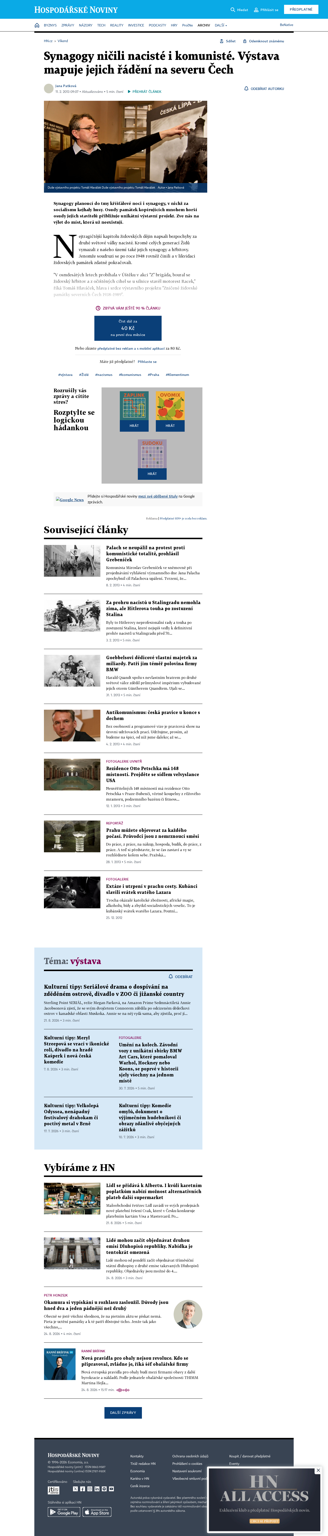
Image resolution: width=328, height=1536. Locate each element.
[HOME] (37, 25)
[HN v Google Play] (64, 1512)
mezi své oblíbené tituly (158, 496)
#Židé (84, 375)
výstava (85, 962)
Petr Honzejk (56, 1295)
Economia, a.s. (78, 1462)
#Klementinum (177, 375)
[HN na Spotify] (104, 1488)
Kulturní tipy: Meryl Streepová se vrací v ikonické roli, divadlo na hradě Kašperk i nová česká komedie (76, 1050)
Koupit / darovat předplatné (249, 1456)
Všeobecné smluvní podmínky (194, 1478)
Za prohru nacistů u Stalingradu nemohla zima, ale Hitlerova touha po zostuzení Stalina (153, 609)
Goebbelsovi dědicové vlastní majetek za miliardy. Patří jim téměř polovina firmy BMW (151, 664)
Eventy (234, 1464)
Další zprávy (123, 1412)
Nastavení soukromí (186, 1471)
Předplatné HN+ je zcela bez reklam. (183, 518)
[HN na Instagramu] (89, 1488)
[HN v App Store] (97, 1512)
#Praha (153, 375)
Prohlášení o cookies (187, 1464)
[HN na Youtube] (111, 1488)
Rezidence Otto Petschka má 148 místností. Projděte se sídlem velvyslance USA (152, 775)
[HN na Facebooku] (82, 1488)
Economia (137, 1471)
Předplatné (301, 9)
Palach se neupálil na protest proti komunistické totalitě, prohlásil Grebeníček (145, 554)
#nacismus (103, 375)
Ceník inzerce (140, 1486)
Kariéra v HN (139, 1478)
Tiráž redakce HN (143, 1464)
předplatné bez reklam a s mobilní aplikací (131, 348)
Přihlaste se (147, 362)
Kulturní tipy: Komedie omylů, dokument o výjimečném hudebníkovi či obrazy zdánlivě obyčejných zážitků (150, 1118)
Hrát (134, 426)
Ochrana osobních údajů (190, 1456)
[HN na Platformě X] (75, 1488)
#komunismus (130, 375)
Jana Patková (65, 86)
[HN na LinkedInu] (97, 1488)
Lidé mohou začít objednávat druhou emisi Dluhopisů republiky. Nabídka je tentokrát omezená (149, 1247)
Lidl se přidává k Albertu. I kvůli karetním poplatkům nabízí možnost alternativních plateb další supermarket (154, 1192)
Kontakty (137, 1456)
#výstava (65, 375)
